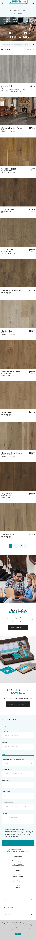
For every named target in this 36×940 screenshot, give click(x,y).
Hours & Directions (18, 865)
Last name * (5, 742)
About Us (7, 914)
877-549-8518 (18, 13)
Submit (18, 843)
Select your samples (16, 704)
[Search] (33, 44)
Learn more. (6, 931)
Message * (5, 813)
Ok (18, 934)
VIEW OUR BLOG (16, 627)
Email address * (6, 780)
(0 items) (33, 3)
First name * (5, 731)
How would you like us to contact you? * (13, 759)
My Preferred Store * (8, 802)
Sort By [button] (28, 49)
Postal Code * (6, 791)
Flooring (13, 19)
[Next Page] (29, 546)
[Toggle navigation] (2, 3)
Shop (5, 900)
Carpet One (4, 19)
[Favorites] (29, 3)
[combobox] (16, 44)
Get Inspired (8, 907)
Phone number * (7, 769)
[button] (26, 3)
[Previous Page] (7, 546)
